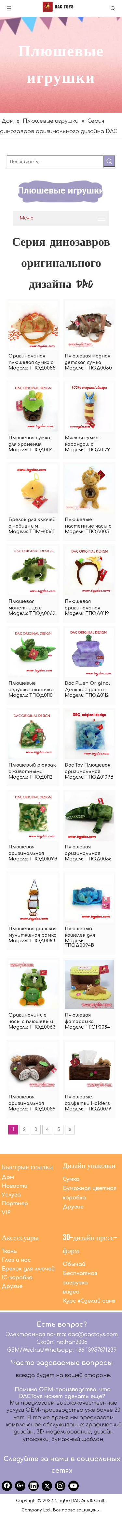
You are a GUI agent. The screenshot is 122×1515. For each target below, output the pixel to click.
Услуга (11, 1195)
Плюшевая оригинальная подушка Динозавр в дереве (32, 1101)
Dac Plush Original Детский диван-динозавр (87, 687)
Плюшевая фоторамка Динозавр (79, 1019)
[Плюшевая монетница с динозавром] (33, 570)
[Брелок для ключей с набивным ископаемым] (33, 488)
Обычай (74, 1264)
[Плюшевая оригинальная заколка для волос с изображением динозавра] (89, 570)
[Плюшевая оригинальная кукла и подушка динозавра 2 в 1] (33, 815)
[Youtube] (73, 1486)
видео (71, 1292)
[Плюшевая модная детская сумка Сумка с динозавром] (89, 324)
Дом (8, 1177)
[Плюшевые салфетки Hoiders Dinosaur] (89, 1065)
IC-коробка (17, 1278)
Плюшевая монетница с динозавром (25, 605)
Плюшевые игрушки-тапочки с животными (31, 687)
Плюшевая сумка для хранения (29, 441)
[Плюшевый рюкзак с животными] (33, 734)
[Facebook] (7, 1486)
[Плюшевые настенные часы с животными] (89, 488)
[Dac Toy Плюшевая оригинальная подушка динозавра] (89, 734)
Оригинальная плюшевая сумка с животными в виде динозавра (32, 360)
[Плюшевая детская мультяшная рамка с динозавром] (33, 897)
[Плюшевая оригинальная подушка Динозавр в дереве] (33, 1065)
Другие (73, 1207)
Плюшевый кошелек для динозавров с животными (81, 932)
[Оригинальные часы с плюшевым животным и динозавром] (33, 984)
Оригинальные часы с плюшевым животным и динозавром (30, 1019)
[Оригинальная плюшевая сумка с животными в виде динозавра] (33, 324)
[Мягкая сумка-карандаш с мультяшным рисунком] (89, 406)
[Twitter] (47, 1486)
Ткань (9, 1251)
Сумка (71, 1179)
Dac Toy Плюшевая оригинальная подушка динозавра (87, 769)
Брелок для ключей (28, 1269)
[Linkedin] (33, 1486)
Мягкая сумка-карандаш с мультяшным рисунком (83, 441)
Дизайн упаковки (89, 1165)
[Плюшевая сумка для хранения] (33, 406)
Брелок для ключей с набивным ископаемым (32, 523)
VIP (6, 1213)
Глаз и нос (16, 1260)
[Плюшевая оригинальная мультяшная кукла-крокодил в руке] (89, 815)
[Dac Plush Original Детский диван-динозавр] (89, 652)
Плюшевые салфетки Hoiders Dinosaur (87, 1101)
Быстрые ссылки (27, 1166)
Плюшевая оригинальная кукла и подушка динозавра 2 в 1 (28, 851)
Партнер (15, 1204)
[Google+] (20, 1486)
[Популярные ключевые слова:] (109, 161)
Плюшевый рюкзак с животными (32, 768)
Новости (14, 1186)
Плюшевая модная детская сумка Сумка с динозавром (87, 360)
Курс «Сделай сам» (89, 1301)
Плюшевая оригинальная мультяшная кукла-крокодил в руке (86, 851)
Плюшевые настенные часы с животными (88, 523)
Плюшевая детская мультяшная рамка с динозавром (32, 932)
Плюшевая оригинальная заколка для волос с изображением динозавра (89, 605)
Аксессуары (20, 1237)
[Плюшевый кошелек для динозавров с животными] (89, 897)
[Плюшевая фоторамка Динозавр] (89, 984)
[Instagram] (60, 1486)
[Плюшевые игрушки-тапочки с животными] (33, 652)
